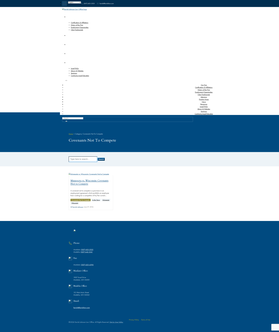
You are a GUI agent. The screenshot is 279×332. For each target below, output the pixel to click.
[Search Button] (66, 80)
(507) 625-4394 (87, 265)
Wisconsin (75, 203)
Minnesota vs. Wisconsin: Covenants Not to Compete (89, 182)
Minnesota (106, 200)
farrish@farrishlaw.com (107, 3)
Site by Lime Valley (116, 322)
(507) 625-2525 (89, 3)
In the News (96, 200)
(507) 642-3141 (87, 252)
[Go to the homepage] (74, 9)
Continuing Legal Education (204, 114)
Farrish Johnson (77, 207)
